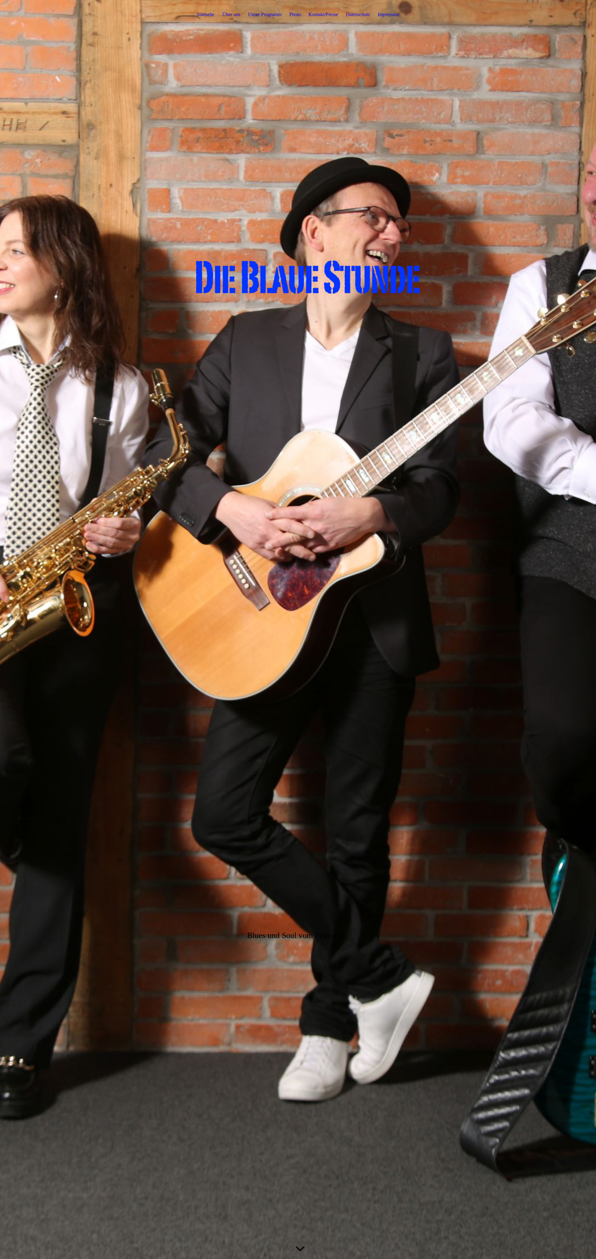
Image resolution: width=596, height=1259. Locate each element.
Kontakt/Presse (323, 14)
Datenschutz (358, 14)
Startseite (205, 14)
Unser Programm (265, 14)
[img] (298, 629)
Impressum (388, 14)
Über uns (231, 14)
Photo (295, 14)
